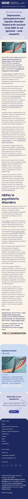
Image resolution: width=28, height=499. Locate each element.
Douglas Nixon (16, 314)
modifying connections (14, 155)
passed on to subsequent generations (12, 105)
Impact (4, 436)
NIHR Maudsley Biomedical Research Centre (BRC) (11, 3)
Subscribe (13, 411)
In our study (5, 221)
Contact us (5, 452)
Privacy (4, 441)
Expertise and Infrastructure (10, 426)
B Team (10, 492)
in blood (17, 162)
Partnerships (5, 434)
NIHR (17, 481)
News (3, 439)
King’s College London (17, 320)
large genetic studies (18, 231)
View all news (6, 353)
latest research (8, 73)
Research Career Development (10, 431)
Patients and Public (7, 429)
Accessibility (5, 443)
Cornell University (7, 318)
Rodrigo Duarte (6, 313)
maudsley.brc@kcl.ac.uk (9, 458)
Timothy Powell (20, 318)
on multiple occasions (15, 96)
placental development (8, 190)
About (3, 424)
